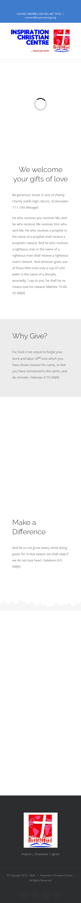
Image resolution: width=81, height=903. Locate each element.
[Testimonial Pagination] (36, 758)
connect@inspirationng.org (40, 17)
